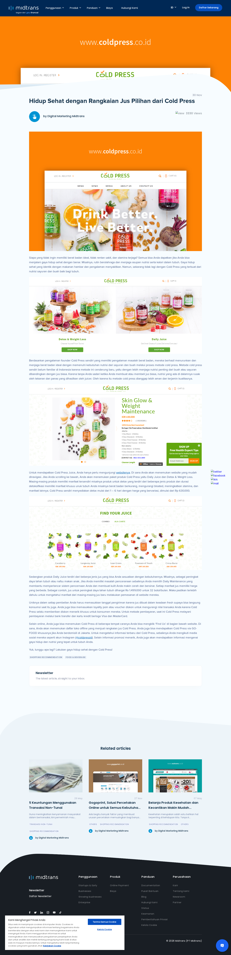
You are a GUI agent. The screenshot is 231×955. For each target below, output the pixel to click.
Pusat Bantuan (150, 891)
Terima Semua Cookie (104, 921)
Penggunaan (53, 8)
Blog (143, 896)
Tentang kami (181, 891)
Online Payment (119, 885)
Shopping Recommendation (46, 657)
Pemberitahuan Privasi (154, 919)
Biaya (109, 8)
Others (93, 824)
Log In (186, 7)
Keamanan (147, 913)
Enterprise (84, 902)
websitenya (123, 472)
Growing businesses (90, 896)
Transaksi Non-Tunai (41, 824)
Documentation (150, 885)
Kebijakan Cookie (52, 945)
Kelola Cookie (149, 925)
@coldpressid (84, 637)
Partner (177, 902)
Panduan (92, 8)
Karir (175, 885)
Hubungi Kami (129, 8)
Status (145, 908)
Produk (74, 8)
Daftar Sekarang (208, 7)
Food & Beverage (76, 657)
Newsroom (179, 896)
